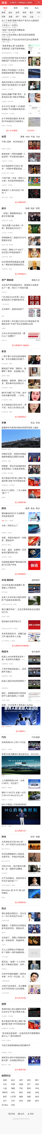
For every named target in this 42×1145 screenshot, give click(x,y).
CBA (38, 136)
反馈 (13, 1114)
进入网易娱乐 (20, 274)
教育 (5, 1096)
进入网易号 (20, 731)
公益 (31, 16)
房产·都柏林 (8, 279)
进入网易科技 (20, 902)
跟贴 (29, 1092)
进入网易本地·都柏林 (20, 645)
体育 (17, 12)
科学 (33, 836)
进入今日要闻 (11, 130)
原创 (26, 8)
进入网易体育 (20, 202)
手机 (21, 1088)
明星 (38, 208)
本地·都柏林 (8, 579)
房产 (17, 16)
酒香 (29, 1100)
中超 (33, 136)
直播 (10, 16)
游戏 (37, 1092)
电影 (33, 208)
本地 (37, 1088)
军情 (38, 422)
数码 (29, 1088)
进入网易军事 (20, 502)
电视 (27, 208)
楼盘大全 (36, 279)
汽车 (38, 12)
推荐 (16, 8)
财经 (24, 12)
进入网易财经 (20, 574)
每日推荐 (36, 651)
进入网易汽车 (20, 830)
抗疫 (13, 1105)
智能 (38, 836)
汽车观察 (36, 737)
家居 (4, 351)
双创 (21, 1100)
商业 (38, 508)
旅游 (37, 1096)
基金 (33, 508)
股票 (27, 508)
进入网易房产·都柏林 (20, 345)
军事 (3, 16)
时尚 (13, 1092)
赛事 (22, 136)
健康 (21, 1096)
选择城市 (36, 580)
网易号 (5, 651)
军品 (33, 422)
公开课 (13, 1096)
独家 (29, 1096)
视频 (13, 1088)
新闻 (3, 12)
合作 (22, 1114)
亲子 (5, 1100)
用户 (38, 2)
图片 (31, 12)
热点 (37, 8)
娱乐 (10, 12)
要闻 (5, 8)
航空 (37, 1100)
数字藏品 (5, 1105)
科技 (24, 16)
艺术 (13, 1100)
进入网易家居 (20, 417)
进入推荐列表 (20, 1069)
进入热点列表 (20, 998)
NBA (28, 136)
